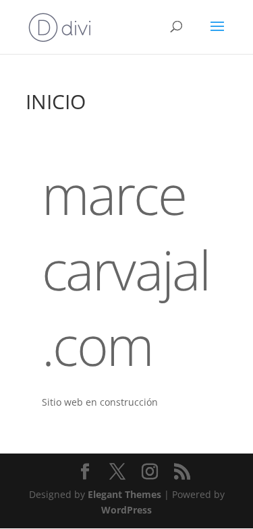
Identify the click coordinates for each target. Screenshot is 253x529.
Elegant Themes (124, 494)
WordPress (126, 509)
